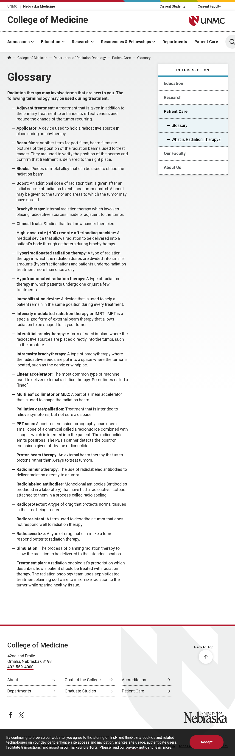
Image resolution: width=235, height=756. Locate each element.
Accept (207, 742)
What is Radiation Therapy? (196, 139)
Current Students (172, 6)
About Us (172, 167)
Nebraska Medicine (39, 6)
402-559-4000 (20, 666)
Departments (174, 41)
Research (81, 41)
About (12, 679)
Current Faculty (209, 6)
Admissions (18, 41)
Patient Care (206, 41)
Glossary (144, 58)
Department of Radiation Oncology (80, 58)
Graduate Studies (80, 691)
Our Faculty (175, 153)
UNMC (12, 6)
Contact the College (83, 679)
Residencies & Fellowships (126, 41)
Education (50, 41)
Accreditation (134, 679)
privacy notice (137, 747)
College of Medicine (47, 19)
